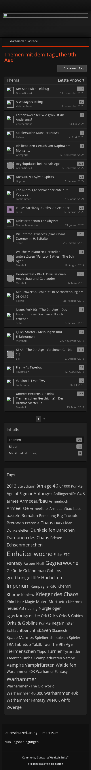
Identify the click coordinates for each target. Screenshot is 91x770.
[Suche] (72, 5)
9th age (43, 486)
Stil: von (45, 764)
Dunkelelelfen (18, 530)
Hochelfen (51, 578)
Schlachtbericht (21, 630)
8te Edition (26, 486)
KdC (53, 586)
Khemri (64, 586)
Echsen (56, 537)
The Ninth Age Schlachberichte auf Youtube (42, 192)
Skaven (43, 630)
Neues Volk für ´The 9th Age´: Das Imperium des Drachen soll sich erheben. (41, 314)
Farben (29, 563)
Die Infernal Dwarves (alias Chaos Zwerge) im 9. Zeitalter (40, 236)
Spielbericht (45, 637)
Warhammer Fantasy (26, 700)
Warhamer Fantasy (52, 671)
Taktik (37, 644)
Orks (53, 615)
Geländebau (34, 570)
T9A (10, 644)
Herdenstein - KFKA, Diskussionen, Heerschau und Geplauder (41, 276)
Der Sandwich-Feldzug (32, 89)
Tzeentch (14, 658)
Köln (10, 601)
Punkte (45, 623)
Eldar (58, 554)
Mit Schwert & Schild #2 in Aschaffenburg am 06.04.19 (49, 294)
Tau (46, 644)
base (77, 508)
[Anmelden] (33, 5)
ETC (66, 554)
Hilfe (35, 577)
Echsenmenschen (25, 545)
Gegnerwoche (62, 562)
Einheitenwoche (30, 553)
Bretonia (32, 523)
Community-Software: (45, 757)
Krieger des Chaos (57, 594)
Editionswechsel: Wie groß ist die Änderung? (40, 117)
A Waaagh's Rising (29, 102)
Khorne (13, 594)
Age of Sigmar (19, 493)
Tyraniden (72, 651)
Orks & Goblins (22, 623)
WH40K (53, 700)
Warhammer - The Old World (31, 686)
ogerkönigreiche (23, 615)
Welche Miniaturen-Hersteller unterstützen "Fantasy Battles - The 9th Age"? (45, 256)
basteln (13, 515)
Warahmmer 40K (21, 671)
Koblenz (27, 594)
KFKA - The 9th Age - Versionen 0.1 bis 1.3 (44, 351)
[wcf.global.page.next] (51, 419)
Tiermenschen (21, 651)
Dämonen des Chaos (28, 537)
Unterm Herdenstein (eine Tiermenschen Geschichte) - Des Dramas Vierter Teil (40, 398)
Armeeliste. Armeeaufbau (51, 508)
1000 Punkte (72, 486)
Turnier (54, 651)
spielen (62, 637)
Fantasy (14, 563)
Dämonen (65, 530)
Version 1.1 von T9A (30, 380)
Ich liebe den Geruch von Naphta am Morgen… (43, 148)
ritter (69, 623)
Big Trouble (67, 515)
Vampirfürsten (40, 665)
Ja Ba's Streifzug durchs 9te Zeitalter (43, 208)
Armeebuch (58, 501)
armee (13, 501)
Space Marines (20, 637)
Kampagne (40, 586)
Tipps (41, 651)
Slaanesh (59, 630)
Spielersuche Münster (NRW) (37, 133)
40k (57, 485)
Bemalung (47, 515)
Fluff (40, 563)
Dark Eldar (63, 523)
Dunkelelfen (42, 530)
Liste (19, 601)
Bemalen (29, 515)
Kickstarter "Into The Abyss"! (37, 221)
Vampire (15, 665)
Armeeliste (18, 508)
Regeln (58, 623)
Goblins (54, 570)
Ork (44, 615)
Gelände (14, 570)
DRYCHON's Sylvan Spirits (35, 177)
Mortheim (58, 601)
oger (56, 608)
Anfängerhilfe (64, 493)
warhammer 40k (61, 693)
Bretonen (15, 522)
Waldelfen (66, 665)
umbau (29, 658)
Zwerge (14, 707)
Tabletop (23, 644)
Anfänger (43, 493)
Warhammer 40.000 (25, 693)
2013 (11, 486)
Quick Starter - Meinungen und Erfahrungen (39, 334)
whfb (65, 700)
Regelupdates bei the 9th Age (38, 164)
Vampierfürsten (49, 658)
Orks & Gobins (71, 615)
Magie (30, 601)
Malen (41, 601)
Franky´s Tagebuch (30, 367)
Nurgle (45, 608)
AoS (81, 493)
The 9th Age (62, 644)
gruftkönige (18, 578)
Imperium (18, 585)
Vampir (69, 658)
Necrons (75, 601)
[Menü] (85, 5)
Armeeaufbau (34, 501)
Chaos (46, 523)
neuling (31, 608)
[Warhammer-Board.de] (45, 24)
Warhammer (21, 679)
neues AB (15, 608)
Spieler (74, 637)
